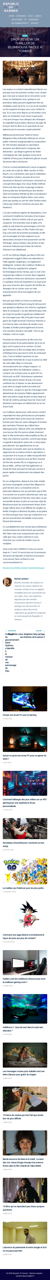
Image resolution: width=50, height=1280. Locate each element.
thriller (18, 568)
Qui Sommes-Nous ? (20, 23)
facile (30, 568)
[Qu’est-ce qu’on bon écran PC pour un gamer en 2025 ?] (25, 739)
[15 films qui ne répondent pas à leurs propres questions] (25, 1190)
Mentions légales (36, 1273)
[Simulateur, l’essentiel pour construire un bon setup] (25, 828)
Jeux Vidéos (17, 19)
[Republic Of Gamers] (11, 7)
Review (6, 568)
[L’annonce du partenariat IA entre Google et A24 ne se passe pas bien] (25, 1233)
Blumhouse (39, 568)
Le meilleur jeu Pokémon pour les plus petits (23, 888)
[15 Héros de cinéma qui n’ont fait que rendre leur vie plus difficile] (25, 1099)
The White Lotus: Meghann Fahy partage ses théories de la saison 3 (26, 634)
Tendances (33, 19)
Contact (34, 23)
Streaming (21, 16)
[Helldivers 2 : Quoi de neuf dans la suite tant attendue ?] (25, 1009)
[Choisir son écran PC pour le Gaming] (25, 698)
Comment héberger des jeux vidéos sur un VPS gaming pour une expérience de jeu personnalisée (25, 802)
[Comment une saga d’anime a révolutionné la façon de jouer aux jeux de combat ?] (25, 915)
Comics (38, 16)
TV (25, 19)
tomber (24, 568)
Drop (12, 568)
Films (30, 16)
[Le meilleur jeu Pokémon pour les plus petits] (25, 871)
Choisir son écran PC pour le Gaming (19, 715)
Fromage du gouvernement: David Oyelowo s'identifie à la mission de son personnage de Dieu (6, 651)
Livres (11, 16)
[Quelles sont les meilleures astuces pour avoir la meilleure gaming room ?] (25, 962)
